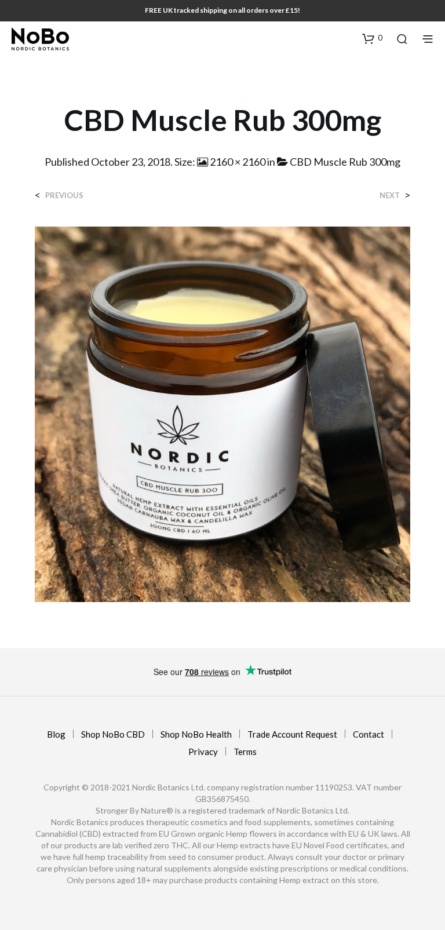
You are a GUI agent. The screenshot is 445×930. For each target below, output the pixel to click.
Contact (368, 734)
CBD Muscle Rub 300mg (345, 161)
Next (390, 195)
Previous (64, 195)
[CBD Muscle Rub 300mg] (222, 412)
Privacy (203, 751)
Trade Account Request (292, 734)
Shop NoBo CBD (113, 734)
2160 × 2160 (237, 161)
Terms (245, 751)
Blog (56, 734)
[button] (372, 38)
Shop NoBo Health (196, 734)
